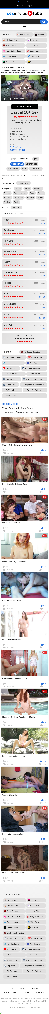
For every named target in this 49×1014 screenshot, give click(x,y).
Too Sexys (10, 368)
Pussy (32, 193)
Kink (24, 295)
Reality (16, 202)
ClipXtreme (10, 385)
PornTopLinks (12, 363)
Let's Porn (34, 40)
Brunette (7, 193)
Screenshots (13, 169)
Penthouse (24, 232)
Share (25, 169)
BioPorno (34, 62)
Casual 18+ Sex (24, 130)
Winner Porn (11, 62)
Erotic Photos (37, 357)
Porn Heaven (11, 56)
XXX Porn (34, 56)
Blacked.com (24, 274)
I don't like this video (14, 159)
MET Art (24, 326)
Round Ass (38, 189)
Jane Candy (16, 207)
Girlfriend (30, 197)
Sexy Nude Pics (36, 51)
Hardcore (7, 197)
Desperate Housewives (34, 385)
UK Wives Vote (12, 374)
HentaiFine (24, 35)
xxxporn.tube (25, 2)
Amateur (7, 202)
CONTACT (27, 993)
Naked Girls (19, 197)
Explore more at (24, 338)
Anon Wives (11, 396)
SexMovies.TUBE (22, 1008)
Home (12, 989)
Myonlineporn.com (34, 379)
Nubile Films (24, 253)
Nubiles (24, 284)
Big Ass (27, 189)
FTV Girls (24, 242)
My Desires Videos (14, 357)
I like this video (11, 159)
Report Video (31, 164)
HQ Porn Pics (11, 40)
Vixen (24, 221)
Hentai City (34, 46)
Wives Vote (35, 374)
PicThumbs (10, 390)
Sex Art (24, 316)
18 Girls (40, 197)
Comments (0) (36, 169)
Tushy (24, 263)
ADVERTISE (41, 993)
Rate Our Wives (34, 390)
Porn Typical (35, 363)
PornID (41, 35)
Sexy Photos (11, 46)
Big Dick (18, 189)
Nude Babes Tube (13, 51)
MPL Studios (24, 305)
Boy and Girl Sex (20, 193)
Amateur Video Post (33, 368)
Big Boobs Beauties (31, 352)
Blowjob (41, 193)
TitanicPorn (10, 379)
